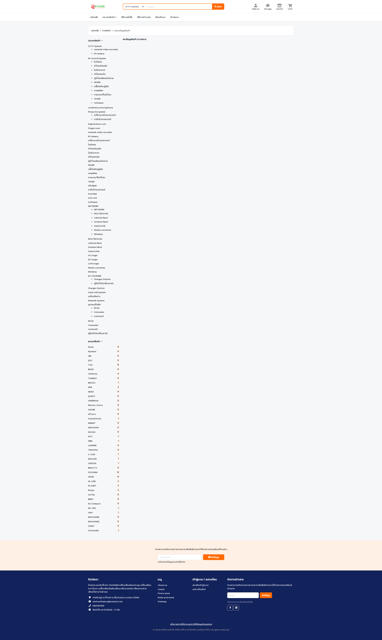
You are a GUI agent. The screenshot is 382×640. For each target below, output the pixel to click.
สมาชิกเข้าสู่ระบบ (200, 585)
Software (98, 102)
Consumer (99, 312)
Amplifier (98, 90)
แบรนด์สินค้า (94, 341)
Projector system (96, 111)
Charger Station (102, 279)
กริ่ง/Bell (92, 185)
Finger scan (94, 128)
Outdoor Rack (101, 221)
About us (162, 585)
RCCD (97, 308)
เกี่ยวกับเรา (160, 17)
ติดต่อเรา (174, 17)
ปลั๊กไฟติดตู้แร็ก (101, 86)
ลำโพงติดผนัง (100, 65)
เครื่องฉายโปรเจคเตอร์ (105, 115)
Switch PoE (99, 226)
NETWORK (93, 206)
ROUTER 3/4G (101, 213)
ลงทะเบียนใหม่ (199, 589)
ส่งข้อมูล (215, 557)
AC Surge (92, 255)
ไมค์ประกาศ (99, 70)
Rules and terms (166, 597)
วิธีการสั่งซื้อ (127, 17)
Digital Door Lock (97, 124)
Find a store (164, 593)
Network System (96, 300)
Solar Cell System (97, 292)
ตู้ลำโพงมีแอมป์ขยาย (104, 78)
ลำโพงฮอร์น (99, 74)
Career (161, 589)
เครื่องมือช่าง (94, 296)
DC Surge (92, 259)
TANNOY (106, 30)
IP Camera (99, 53)
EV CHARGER (94, 276)
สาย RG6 (92, 193)
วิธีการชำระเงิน (144, 17)
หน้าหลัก (94, 17)
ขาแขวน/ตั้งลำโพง (102, 94)
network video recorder (106, 49)
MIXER (97, 82)
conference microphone (100, 107)
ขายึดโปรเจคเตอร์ (102, 119)
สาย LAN (92, 198)
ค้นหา (219, 6)
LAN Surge (93, 263)
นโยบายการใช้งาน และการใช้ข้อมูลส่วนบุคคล (191, 624)
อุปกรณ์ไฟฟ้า (94, 304)
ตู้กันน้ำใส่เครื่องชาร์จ (104, 283)
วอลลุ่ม (97, 98)
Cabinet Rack (101, 217)
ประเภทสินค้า (109, 17)
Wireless (98, 234)
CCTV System (95, 46)
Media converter (102, 230)
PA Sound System (97, 58)
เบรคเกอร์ (99, 316)
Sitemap (162, 601)
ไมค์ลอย (98, 61)
